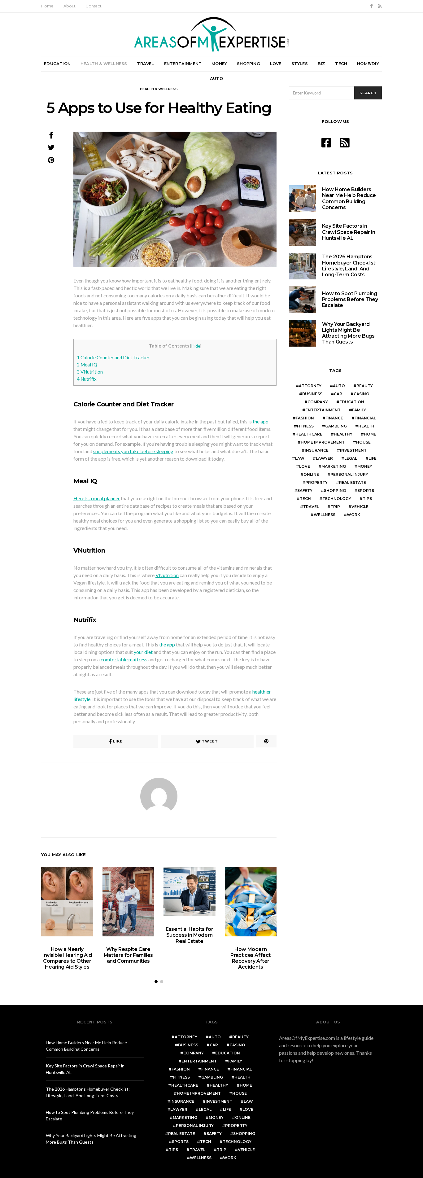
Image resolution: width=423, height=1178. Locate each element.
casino (361, 394)
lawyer (324, 458)
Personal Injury (349, 474)
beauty (364, 385)
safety (304, 490)
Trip (335, 506)
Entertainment (183, 63)
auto (339, 385)
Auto (216, 78)
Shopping (248, 63)
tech (305, 498)
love (304, 466)
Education (57, 63)
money (364, 466)
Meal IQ (87, 364)
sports (365, 490)
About (69, 5)
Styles (299, 63)
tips (367, 498)
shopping (335, 490)
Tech (341, 63)
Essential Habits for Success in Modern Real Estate (189, 935)
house (363, 442)
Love (275, 63)
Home (47, 5)
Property (316, 482)
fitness (305, 426)
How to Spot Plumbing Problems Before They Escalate (350, 299)
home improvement (323, 442)
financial (365, 418)
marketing (333, 466)
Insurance (317, 450)
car (338, 394)
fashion (305, 418)
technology (336, 498)
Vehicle (359, 506)
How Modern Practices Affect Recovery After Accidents (250, 958)
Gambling (336, 426)
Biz (321, 63)
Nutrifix (87, 379)
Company (317, 402)
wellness (324, 514)
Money (219, 63)
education (351, 402)
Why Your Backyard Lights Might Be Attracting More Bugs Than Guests (348, 333)
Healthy (343, 434)
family (359, 410)
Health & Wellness (104, 63)
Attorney (310, 385)
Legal (350, 458)
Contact (93, 5)
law (299, 458)
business (312, 394)
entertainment (323, 410)
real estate (352, 482)
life (372, 458)
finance (334, 418)
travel (311, 506)
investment (353, 450)
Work (353, 514)
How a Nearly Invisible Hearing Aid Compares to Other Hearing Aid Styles (67, 958)
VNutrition (90, 371)
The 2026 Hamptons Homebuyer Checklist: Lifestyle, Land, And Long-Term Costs (349, 266)
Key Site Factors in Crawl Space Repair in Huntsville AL (348, 232)
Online (311, 474)
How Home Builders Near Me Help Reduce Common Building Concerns (349, 198)
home (370, 434)
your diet (143, 652)
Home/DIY (368, 63)
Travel (145, 63)
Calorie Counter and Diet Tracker (113, 357)
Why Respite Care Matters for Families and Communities (128, 955)
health (366, 426)
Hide (195, 345)
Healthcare (308, 434)
